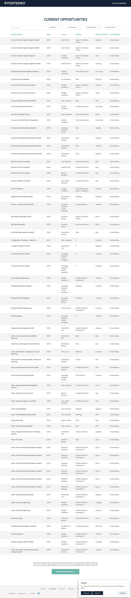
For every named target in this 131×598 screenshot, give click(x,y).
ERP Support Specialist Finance (21, 216)
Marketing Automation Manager (21, 286)
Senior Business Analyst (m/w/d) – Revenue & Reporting (26, 361)
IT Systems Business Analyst (20, 254)
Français (71, 589)
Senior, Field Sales (17, 420)
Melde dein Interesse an (65, 572)
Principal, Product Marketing (20, 298)
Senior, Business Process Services (22, 393)
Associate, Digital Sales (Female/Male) (23, 101)
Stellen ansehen (119, 3)
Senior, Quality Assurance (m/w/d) (22, 495)
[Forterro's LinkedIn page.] (38, 593)
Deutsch (62, 589)
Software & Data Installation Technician (23, 526)
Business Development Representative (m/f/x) (26, 146)
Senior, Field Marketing (18, 409)
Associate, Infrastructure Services (22, 106)
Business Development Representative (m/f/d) (26, 138)
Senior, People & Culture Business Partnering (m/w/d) (25, 433)
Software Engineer (17, 534)
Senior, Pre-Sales (16, 439)
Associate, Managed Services (20, 114)
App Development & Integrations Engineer (25, 71)
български (52, 589)
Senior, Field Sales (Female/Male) (22, 426)
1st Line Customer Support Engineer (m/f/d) (25, 40)
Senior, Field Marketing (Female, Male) (23, 414)
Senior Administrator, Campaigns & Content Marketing (25, 353)
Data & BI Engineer (17, 189)
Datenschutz (22, 593)
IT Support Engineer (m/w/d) (20, 246)
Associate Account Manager (20, 79)
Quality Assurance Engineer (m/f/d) (22, 328)
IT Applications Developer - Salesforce (23, 240)
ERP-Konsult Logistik (18, 224)
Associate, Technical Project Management (24, 120)
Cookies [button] (32, 593)
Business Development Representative (23, 128)
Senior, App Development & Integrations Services (24, 386)
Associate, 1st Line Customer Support (23, 85)
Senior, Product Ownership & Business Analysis (26, 447)
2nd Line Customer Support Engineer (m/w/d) (25, 63)
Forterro (11, 593)
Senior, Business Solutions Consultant (23, 401)
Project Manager (16, 316)
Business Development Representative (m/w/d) (26, 154)
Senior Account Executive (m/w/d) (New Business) (24, 337)
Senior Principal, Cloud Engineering (22, 375)
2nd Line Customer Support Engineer (23, 56)
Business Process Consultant (20, 161)
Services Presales (16, 518)
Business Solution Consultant (20, 181)
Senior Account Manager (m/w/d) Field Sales (25, 344)
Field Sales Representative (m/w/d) (22, 232)
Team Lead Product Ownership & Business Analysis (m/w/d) (25, 551)
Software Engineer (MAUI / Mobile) (22, 542)
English (43, 589)
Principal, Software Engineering (21, 308)
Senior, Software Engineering (20, 502)
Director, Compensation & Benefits (22, 204)
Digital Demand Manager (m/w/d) (22, 196)
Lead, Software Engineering (20, 278)
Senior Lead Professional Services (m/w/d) (24, 367)
